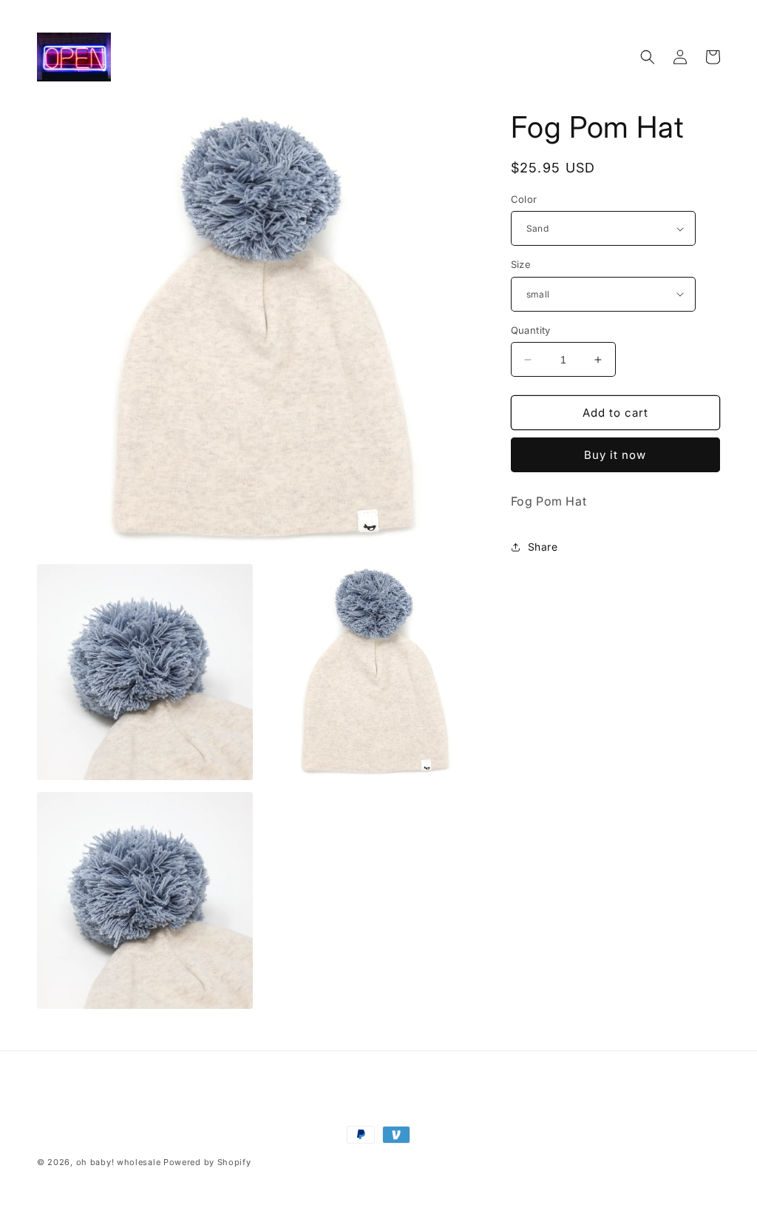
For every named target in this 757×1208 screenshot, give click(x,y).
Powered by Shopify (207, 1162)
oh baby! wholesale (118, 1162)
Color (524, 199)
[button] (647, 57)
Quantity (531, 330)
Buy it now (615, 455)
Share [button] (543, 546)
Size (521, 264)
